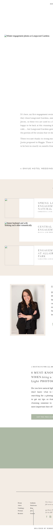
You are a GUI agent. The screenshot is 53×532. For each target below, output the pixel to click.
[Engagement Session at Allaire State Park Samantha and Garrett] (40, 260)
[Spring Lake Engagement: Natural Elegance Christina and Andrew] (40, 213)
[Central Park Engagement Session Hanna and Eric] (40, 236)
